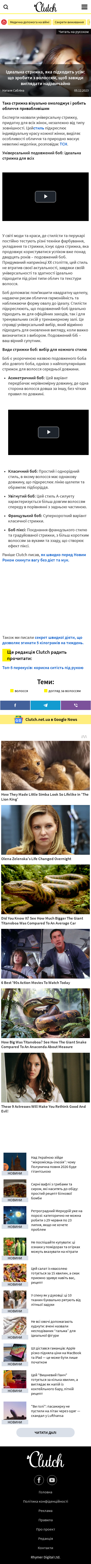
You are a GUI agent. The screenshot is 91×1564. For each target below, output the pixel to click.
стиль (38, 128)
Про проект (45, 1529)
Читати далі (45, 1432)
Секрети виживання (69, 22)
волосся (21, 690)
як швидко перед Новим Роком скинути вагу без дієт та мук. (44, 557)
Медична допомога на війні (29, 22)
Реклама (45, 1510)
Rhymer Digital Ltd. (45, 1557)
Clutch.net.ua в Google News (51, 719)
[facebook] (15, 705)
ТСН (63, 144)
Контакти (45, 1547)
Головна (45, 1492)
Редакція (45, 1538)
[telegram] (45, 705)
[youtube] (52, 1480)
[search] (6, 7)
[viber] (76, 705)
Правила (45, 1520)
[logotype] (45, 7)
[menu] (84, 7)
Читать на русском (74, 31)
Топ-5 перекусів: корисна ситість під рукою (43, 667)
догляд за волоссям (65, 690)
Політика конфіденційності (45, 1501)
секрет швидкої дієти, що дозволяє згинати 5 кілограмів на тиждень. (43, 640)
